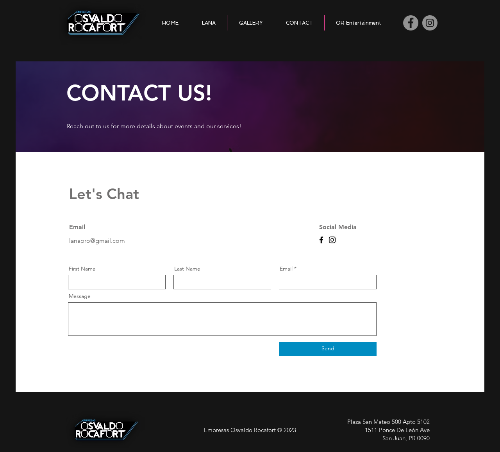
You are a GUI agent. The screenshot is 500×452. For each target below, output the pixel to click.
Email (286, 268)
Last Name (187, 268)
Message (80, 296)
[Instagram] (430, 22)
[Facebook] (410, 22)
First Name (82, 268)
